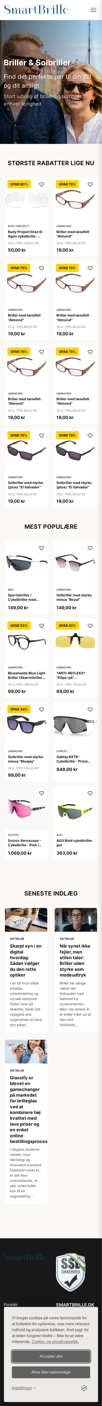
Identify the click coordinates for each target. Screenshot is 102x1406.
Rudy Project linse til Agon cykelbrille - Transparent (25, 236)
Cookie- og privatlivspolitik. (55, 1341)
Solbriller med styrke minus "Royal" (74, 597)
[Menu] (93, 10)
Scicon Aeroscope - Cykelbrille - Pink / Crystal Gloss (24, 844)
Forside (10, 1304)
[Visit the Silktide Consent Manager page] (84, 1388)
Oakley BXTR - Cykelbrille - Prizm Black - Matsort (72, 761)
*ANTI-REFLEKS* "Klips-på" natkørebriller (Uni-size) (72, 680)
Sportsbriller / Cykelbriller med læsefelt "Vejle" (22, 599)
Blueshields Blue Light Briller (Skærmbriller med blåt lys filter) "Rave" (26, 680)
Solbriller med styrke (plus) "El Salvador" (25, 484)
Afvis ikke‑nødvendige (51, 1372)
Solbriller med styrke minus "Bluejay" (25, 759)
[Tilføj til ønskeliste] (41, 184)
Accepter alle (51, 1356)
